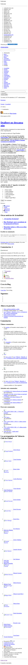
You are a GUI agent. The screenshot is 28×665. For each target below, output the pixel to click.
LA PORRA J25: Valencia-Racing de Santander (15, 391)
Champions (6, 75)
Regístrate (3, 100)
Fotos (5, 61)
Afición (5, 69)
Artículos (6, 55)
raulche (7, 327)
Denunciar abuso (9, 278)
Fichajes (6, 79)
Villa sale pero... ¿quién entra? (11, 431)
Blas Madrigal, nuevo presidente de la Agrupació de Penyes (15, 223)
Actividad (6, 58)
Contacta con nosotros (9, 644)
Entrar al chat (4, 660)
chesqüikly (8, 342)
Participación (7, 83)
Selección (6, 85)
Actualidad (6, 68)
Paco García (13, 113)
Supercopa (6, 86)
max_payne (8, 357)
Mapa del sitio (7, 645)
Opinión (6, 82)
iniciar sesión (11, 243)
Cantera (6, 73)
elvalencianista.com (8, 34)
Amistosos (6, 71)
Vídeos (5, 62)
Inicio (5, 54)
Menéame (7, 209)
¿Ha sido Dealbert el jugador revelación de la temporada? (13, 141)
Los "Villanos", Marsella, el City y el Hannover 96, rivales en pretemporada (15, 312)
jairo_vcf (8, 381)
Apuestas (6, 72)
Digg (6, 212)
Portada (2, 104)
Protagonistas (7, 60)
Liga (5, 80)
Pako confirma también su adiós (11, 309)
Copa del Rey (7, 76)
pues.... (8, 417)
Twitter (5, 207)
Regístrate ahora (5, 242)
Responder (7, 271)
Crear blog (3, 290)
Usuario (3, 91)
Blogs (5, 57)
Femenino (6, 78)
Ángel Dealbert (5, 137)
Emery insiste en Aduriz (9, 314)
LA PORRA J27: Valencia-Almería (12, 399)
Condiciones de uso (8, 642)
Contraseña (3, 93)
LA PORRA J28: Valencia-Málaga (12, 402)
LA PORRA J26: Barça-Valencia (12, 397)
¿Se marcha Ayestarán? (11, 219)
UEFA (5, 88)
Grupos (5, 64)
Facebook (7, 206)
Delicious (7, 210)
